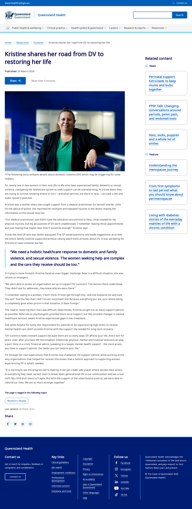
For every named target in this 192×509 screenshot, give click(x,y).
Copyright (87, 458)
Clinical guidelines (60, 462)
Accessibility (89, 479)
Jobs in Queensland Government (92, 486)
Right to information (93, 474)
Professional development (58, 479)
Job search (57, 467)
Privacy (86, 469)
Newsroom (22, 42)
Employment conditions (63, 472)
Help (85, 497)
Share (13, 80)
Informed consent (61, 485)
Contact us (15, 476)
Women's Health (16, 400)
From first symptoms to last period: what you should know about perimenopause (166, 192)
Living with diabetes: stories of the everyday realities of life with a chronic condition (165, 221)
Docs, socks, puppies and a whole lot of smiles (164, 139)
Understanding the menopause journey (163, 167)
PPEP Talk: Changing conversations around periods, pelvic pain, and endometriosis (165, 112)
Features (39, 42)
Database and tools (62, 491)
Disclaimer (88, 463)
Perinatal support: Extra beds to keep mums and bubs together (162, 83)
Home (8, 42)
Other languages (91, 492)
